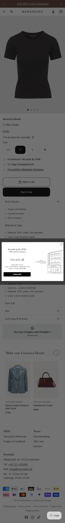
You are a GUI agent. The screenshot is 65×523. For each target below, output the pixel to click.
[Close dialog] (61, 244)
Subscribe (17, 274)
